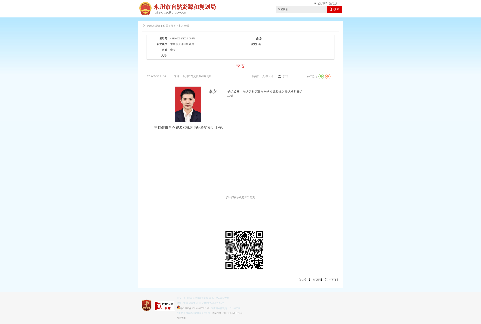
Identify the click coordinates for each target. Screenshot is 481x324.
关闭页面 (331, 279)
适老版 (333, 3)
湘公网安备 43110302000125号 (195, 308)
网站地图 (181, 317)
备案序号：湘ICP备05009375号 (227, 313)
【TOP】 (302, 279)
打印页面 (315, 279)
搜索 (337, 9)
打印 (285, 76)
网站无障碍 (320, 3)
